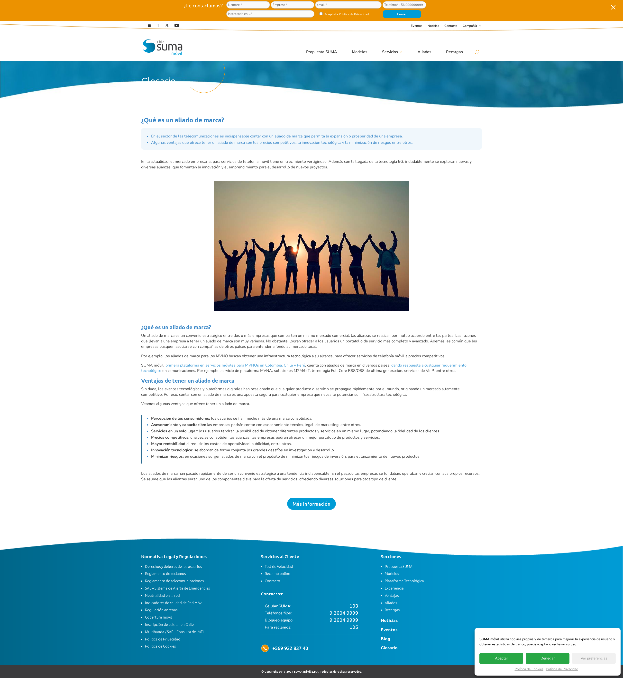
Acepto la (346, 14)
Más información (311, 504)
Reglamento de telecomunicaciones (174, 580)
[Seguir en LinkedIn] (149, 25)
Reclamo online (277, 573)
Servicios (390, 52)
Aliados (424, 52)
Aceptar (501, 658)
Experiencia (394, 588)
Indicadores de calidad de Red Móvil (174, 602)
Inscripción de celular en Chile (169, 624)
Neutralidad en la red (162, 595)
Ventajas (392, 595)
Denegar (548, 658)
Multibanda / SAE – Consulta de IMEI (174, 631)
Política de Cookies (529, 669)
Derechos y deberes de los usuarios (173, 566)
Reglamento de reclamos (165, 573)
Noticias (433, 26)
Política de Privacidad (562, 669)
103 (353, 606)
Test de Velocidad (279, 566)
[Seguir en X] (167, 25)
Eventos (416, 26)
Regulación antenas (161, 609)
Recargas (454, 52)
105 (353, 627)
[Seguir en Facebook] (158, 25)
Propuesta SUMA (321, 52)
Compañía (470, 26)
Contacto (450, 26)
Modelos (359, 52)
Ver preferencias (594, 658)
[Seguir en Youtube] (176, 25)
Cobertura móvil (158, 617)
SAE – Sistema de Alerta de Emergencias (177, 588)
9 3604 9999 (344, 613)
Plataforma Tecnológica (404, 580)
